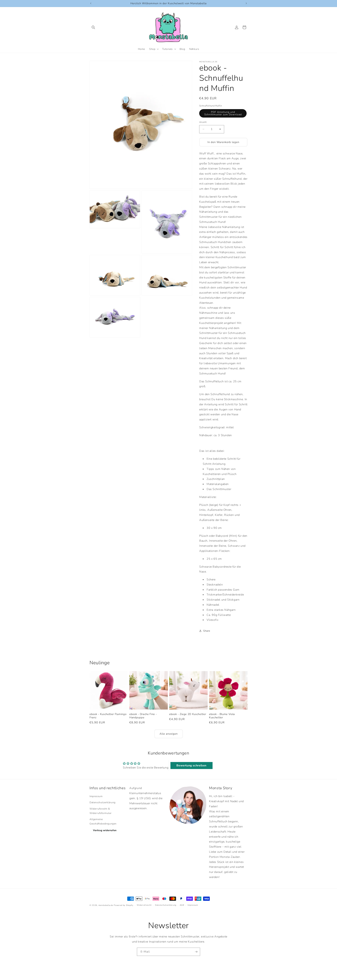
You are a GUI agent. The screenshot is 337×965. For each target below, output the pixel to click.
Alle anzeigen (169, 734)
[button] (93, 27)
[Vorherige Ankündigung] (91, 3)
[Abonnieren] (196, 952)
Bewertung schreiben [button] (191, 765)
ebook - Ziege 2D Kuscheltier (187, 714)
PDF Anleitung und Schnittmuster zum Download (223, 113)
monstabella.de (105, 905)
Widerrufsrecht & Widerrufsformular (100, 811)
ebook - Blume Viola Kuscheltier (222, 716)
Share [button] (206, 631)
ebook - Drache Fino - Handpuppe (143, 716)
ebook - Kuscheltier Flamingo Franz (108, 716)
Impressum (96, 796)
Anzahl (203, 122)
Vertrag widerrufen (105, 830)
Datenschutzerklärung (102, 802)
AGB (182, 905)
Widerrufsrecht (144, 905)
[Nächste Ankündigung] (246, 3)
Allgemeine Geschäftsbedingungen (103, 821)
